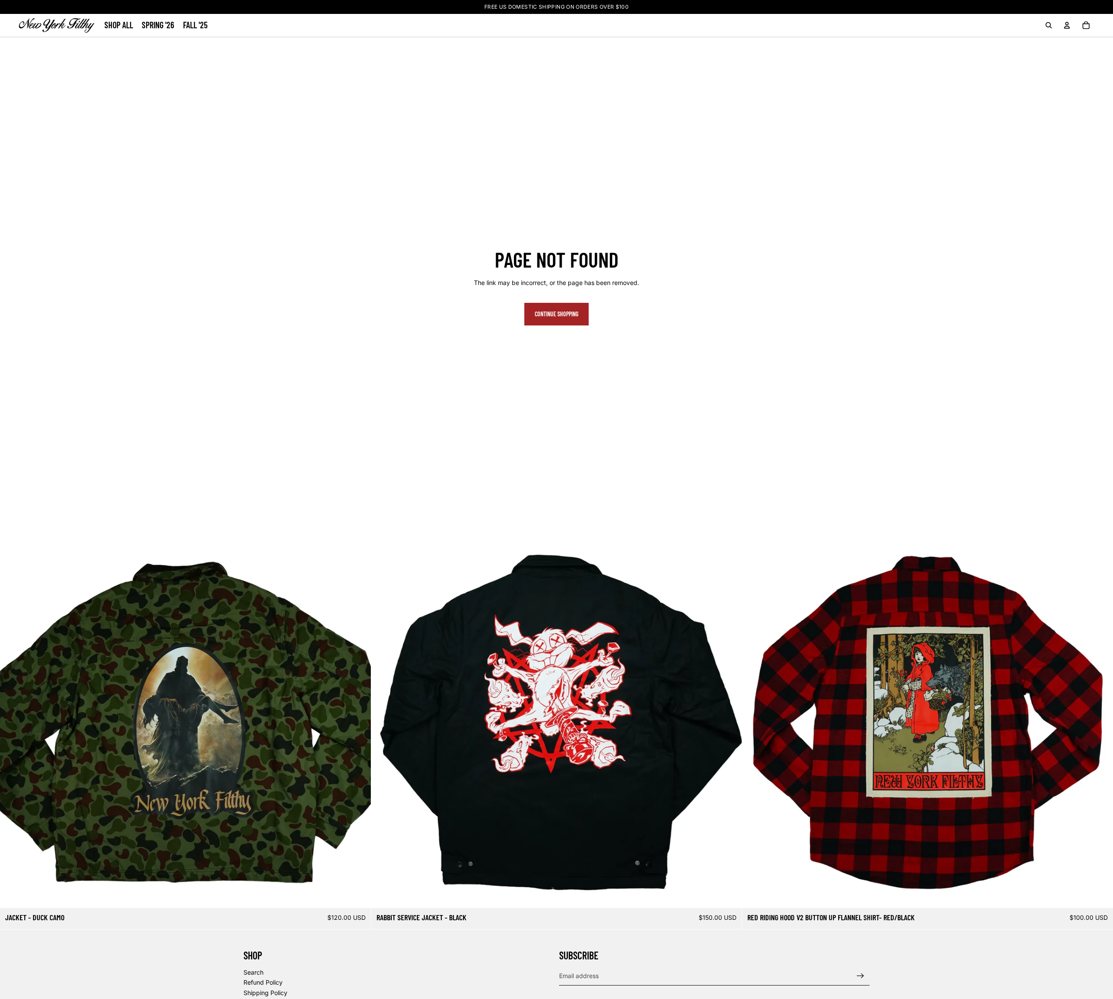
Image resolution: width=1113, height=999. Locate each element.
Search (253, 972)
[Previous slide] (13, 722)
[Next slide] (358, 722)
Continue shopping (556, 314)
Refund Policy (263, 982)
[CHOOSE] (357, 894)
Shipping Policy (265, 992)
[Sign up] (860, 975)
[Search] (1048, 25)
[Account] (1066, 25)
